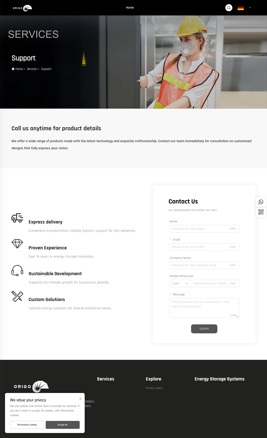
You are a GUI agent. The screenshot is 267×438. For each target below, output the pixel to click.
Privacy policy (154, 388)
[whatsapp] (261, 202)
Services (32, 69)
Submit (204, 328)
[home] (22, 7)
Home (130, 7)
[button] (261, 212)
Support (46, 69)
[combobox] (180, 283)
